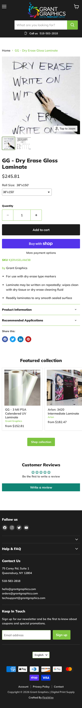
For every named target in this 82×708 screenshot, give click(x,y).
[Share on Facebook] (5, 339)
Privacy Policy (41, 686)
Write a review (41, 487)
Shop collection (41, 442)
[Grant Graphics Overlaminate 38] (8, 143)
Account (23, 686)
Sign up (61, 635)
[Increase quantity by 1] (36, 215)
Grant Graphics (16, 268)
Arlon (51, 417)
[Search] (72, 25)
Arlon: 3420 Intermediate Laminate (63, 411)
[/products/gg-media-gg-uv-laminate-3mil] (22, 388)
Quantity (7, 205)
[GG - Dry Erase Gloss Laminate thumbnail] (23, 143)
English (39, 654)
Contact (59, 686)
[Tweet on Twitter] (13, 339)
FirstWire (48, 697)
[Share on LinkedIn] (20, 339)
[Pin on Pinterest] (28, 339)
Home (6, 50)
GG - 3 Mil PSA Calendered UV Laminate (15, 413)
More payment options (41, 252)
